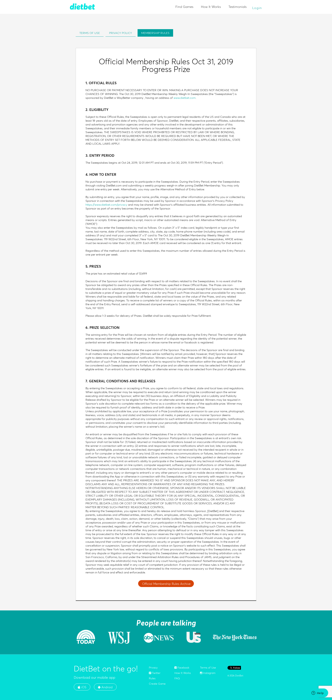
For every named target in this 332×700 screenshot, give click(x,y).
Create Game (157, 683)
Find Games (184, 7)
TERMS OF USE (89, 33)
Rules (152, 678)
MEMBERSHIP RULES (155, 33)
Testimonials (237, 7)
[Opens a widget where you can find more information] (317, 693)
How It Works (211, 7)
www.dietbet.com (184, 98)
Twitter (155, 673)
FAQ (177, 678)
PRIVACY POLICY (120, 33)
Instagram (208, 673)
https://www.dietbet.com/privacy (106, 204)
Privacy (153, 667)
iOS (83, 687)
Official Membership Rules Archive (166, 584)
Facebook (183, 667)
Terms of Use (208, 667)
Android (106, 687)
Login (257, 8)
